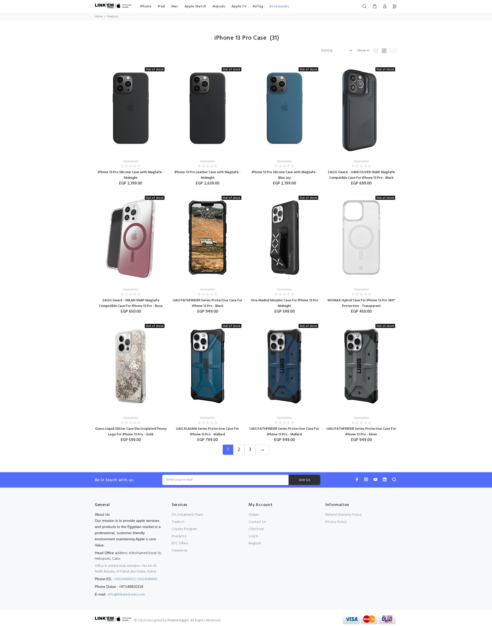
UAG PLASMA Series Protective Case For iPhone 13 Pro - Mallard (207, 431)
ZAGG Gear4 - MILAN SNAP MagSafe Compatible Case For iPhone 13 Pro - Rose (131, 303)
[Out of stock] (131, 110)
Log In (253, 536)
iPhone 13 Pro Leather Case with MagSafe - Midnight (208, 175)
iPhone (145, 6)
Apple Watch (195, 6)
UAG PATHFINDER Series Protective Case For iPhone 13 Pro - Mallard (284, 431)
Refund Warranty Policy (343, 515)
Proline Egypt (178, 620)
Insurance (179, 536)
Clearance (179, 551)
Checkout (256, 529)
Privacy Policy (336, 522)
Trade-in (178, 522)
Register (255, 543)
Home (99, 16)
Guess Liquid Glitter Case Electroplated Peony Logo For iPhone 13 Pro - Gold (131, 431)
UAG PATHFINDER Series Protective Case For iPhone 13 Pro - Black (207, 303)
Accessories (279, 6)
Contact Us (257, 522)
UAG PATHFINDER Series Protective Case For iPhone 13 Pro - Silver (361, 431)
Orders (254, 515)
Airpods (218, 6)
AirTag (258, 6)
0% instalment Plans (187, 515)
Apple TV (239, 6)
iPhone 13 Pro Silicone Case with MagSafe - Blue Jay (284, 175)
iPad (161, 6)
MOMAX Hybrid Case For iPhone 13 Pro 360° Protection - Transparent (361, 303)
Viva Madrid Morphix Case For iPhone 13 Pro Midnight (284, 303)
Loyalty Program (184, 529)
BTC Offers (180, 543)
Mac (174, 6)
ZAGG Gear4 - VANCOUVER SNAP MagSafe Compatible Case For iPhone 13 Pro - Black (361, 175)
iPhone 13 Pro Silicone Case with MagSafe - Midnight (131, 175)
